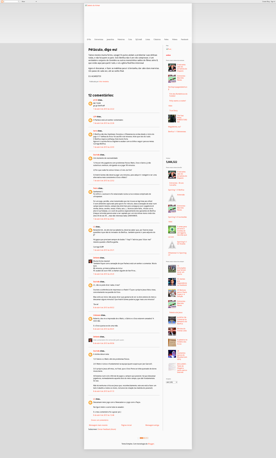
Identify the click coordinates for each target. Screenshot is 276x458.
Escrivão (96, 155)
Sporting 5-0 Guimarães (177, 217)
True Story (173, 111)
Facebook (184, 39)
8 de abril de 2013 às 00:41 (103, 329)
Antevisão (181, 195)
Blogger (151, 444)
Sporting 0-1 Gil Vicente (182, 243)
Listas (147, 39)
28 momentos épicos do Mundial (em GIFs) (182, 355)
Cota (130, 39)
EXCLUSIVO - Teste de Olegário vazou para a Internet (182, 368)
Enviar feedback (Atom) (107, 429)
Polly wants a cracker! (177, 101)
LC (94, 227)
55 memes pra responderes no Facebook (182, 282)
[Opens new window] (169, 49)
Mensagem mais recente (98, 425)
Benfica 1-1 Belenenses (177, 132)
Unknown (97, 315)
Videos (174, 39)
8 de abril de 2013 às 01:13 (103, 391)
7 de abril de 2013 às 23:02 (103, 219)
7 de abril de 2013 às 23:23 (103, 274)
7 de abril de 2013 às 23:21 (103, 250)
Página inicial (126, 425)
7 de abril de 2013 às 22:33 (103, 147)
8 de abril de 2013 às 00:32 (103, 308)
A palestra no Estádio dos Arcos (182, 342)
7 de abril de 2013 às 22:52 (103, 181)
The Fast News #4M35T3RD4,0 (182, 119)
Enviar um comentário (99, 420)
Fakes (166, 39)
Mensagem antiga (152, 425)
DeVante (96, 258)
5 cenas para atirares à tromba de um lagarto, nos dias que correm (177, 232)
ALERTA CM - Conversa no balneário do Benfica (182, 320)
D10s (89, 39)
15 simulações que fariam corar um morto (181, 270)
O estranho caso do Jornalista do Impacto (182, 68)
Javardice (110, 39)
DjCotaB (138, 39)
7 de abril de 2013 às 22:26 (103, 123)
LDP (94, 117)
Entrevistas (98, 39)
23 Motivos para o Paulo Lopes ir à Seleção (182, 293)
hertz (95, 131)
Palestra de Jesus (175, 312)
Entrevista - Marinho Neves (181, 78)
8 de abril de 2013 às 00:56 (103, 343)
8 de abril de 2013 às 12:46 (103, 415)
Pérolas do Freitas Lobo (182, 330)
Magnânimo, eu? (174, 127)
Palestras (121, 39)
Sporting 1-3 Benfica (176, 190)
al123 (95, 100)
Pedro (95, 188)
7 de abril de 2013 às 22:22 (103, 109)
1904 (170, 106)
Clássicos (157, 39)
